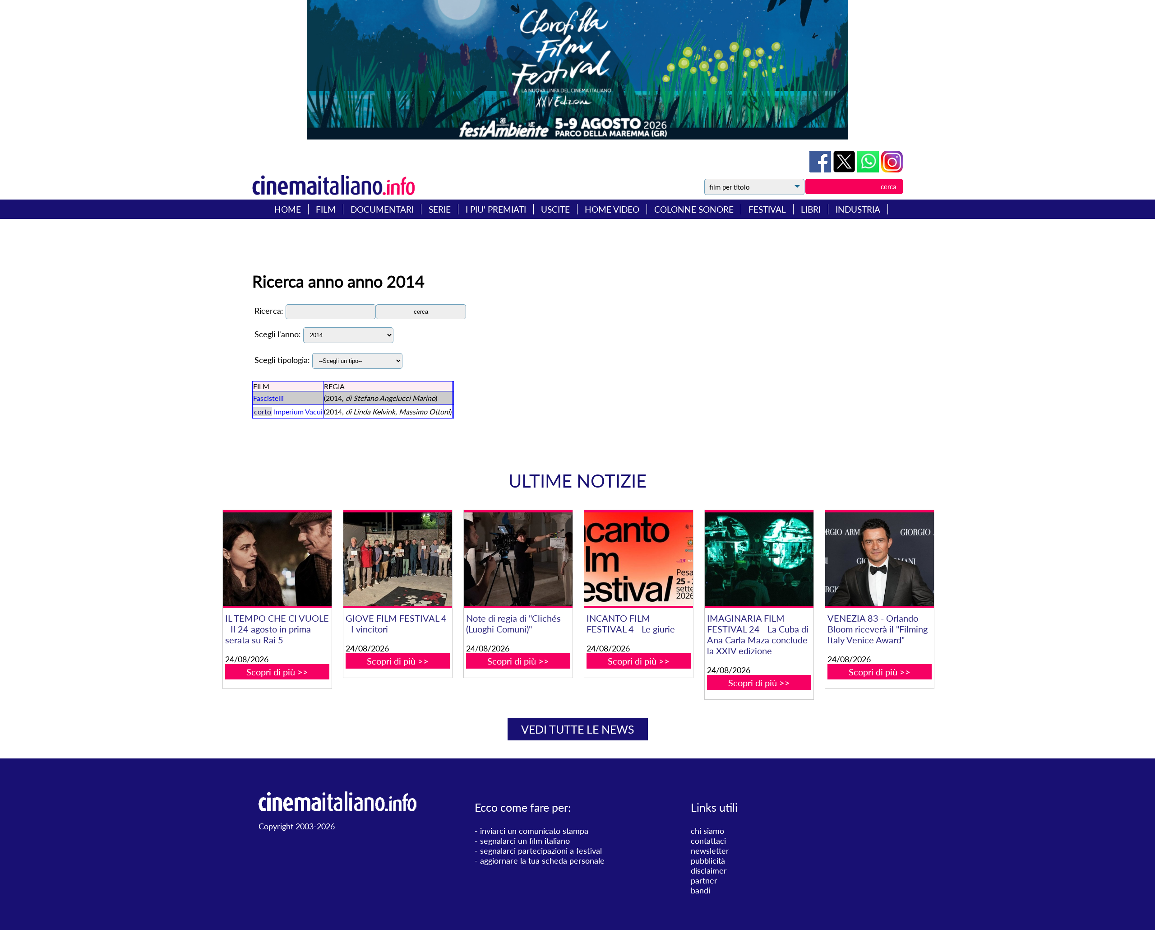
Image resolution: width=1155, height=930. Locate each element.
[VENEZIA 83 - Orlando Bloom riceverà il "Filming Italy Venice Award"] (879, 559)
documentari (382, 209)
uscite (555, 209)
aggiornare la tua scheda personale (542, 860)
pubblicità (708, 860)
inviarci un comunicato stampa (534, 831)
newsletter (710, 851)
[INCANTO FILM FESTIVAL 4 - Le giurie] (638, 559)
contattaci (708, 841)
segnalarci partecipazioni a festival (541, 851)
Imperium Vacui (298, 411)
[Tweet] (845, 169)
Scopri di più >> (277, 671)
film (326, 209)
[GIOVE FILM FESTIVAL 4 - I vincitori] (397, 559)
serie (440, 209)
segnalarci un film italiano (525, 841)
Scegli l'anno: (277, 334)
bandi (700, 890)
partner (704, 880)
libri (811, 209)
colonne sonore (694, 209)
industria (858, 209)
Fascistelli (268, 398)
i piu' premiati (496, 209)
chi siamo (707, 831)
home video (612, 209)
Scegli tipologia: (282, 360)
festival (767, 209)
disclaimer (709, 870)
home (287, 209)
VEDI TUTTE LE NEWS (577, 729)
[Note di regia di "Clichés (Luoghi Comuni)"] (518, 559)
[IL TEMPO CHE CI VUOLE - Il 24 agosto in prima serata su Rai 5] (277, 559)
